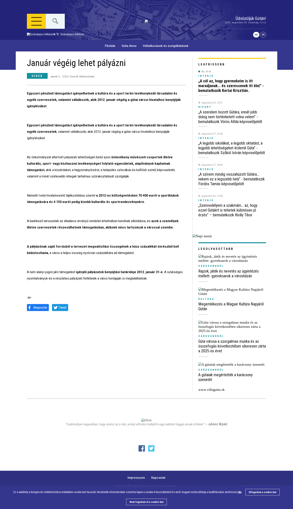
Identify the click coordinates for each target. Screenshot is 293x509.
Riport (204, 106)
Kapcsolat (158, 477)
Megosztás (40, 307)
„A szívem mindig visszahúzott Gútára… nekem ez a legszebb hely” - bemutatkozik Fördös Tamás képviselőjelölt (231, 179)
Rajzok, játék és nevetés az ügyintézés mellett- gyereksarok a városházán (228, 273)
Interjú (206, 75)
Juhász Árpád (217, 424)
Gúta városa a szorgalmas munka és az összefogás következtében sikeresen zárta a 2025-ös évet (232, 346)
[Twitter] (151, 448)
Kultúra (206, 298)
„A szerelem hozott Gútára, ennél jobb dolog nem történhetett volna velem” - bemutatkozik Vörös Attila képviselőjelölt (230, 117)
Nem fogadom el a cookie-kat (146, 501)
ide (240, 492)
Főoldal (110, 46)
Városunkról (211, 265)
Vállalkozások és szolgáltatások (165, 46)
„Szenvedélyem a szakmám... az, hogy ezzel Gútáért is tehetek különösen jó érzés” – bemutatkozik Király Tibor (227, 210)
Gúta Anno (129, 46)
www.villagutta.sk (211, 390)
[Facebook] (142, 448)
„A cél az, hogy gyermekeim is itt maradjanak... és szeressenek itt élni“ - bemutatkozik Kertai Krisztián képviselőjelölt (231, 88)
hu (256, 34)
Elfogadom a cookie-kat (262, 492)
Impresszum (136, 477)
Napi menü (42, 40)
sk (263, 34)
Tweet (62, 307)
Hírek (37, 76)
